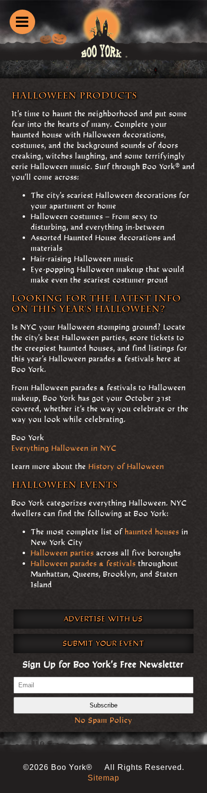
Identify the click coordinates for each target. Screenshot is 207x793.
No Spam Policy (103, 720)
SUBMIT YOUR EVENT (103, 643)
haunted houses (152, 531)
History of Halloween (126, 466)
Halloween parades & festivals (83, 563)
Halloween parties (62, 553)
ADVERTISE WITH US (103, 618)
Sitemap (103, 778)
